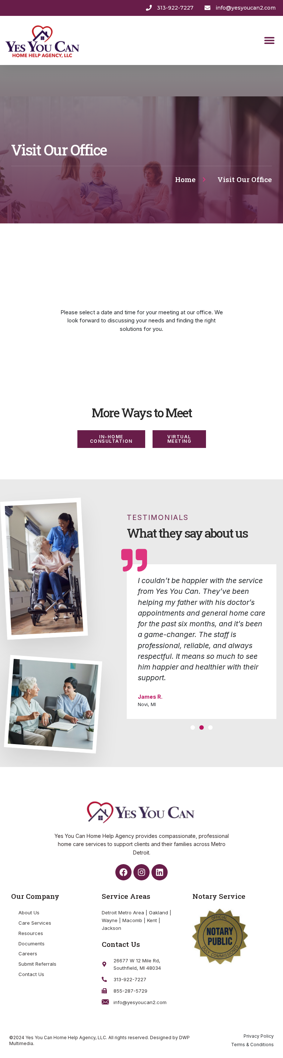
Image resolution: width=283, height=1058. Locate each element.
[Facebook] (123, 872)
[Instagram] (141, 872)
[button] (269, 40)
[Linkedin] (159, 872)
